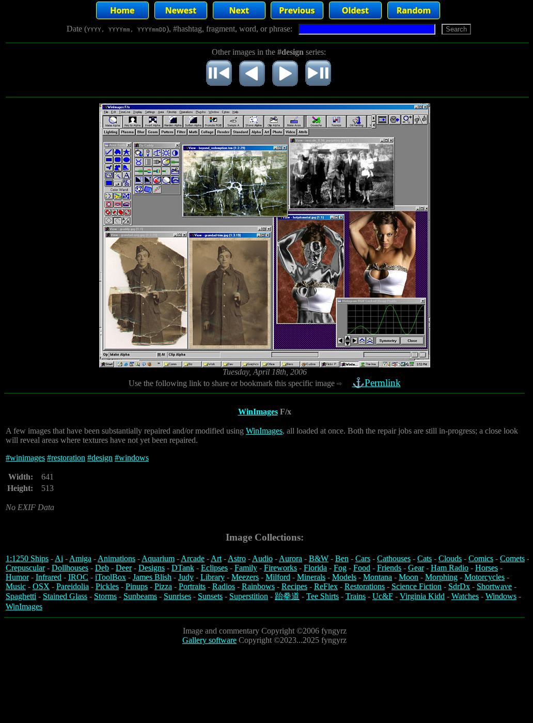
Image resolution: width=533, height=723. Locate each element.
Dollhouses (70, 567)
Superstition (248, 596)
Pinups (137, 586)
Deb (102, 567)
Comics (480, 558)
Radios (223, 586)
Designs (151, 567)
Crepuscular (25, 567)
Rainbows (258, 586)
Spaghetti (21, 596)
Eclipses (214, 567)
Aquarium (158, 558)
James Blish (152, 577)
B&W (318, 558)
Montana (377, 577)
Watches (465, 596)
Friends (389, 567)
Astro (237, 558)
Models (344, 577)
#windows (132, 457)
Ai (59, 558)
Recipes (294, 586)
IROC (78, 577)
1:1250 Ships (27, 558)
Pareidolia (72, 586)
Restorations (364, 586)
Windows (500, 596)
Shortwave (494, 586)
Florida (315, 567)
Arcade (193, 558)
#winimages (25, 457)
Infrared (48, 577)
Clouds (450, 558)
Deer (124, 567)
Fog (340, 567)
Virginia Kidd (422, 596)
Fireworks (280, 567)
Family (245, 567)
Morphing (441, 577)
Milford (277, 577)
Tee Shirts (322, 596)
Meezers (245, 577)
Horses (486, 567)
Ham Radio (449, 567)
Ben (342, 558)
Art (216, 558)
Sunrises (177, 596)
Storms (105, 596)
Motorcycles (484, 577)
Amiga (80, 558)
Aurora (290, 558)
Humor (17, 577)
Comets (512, 558)
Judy (186, 577)
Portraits (192, 586)
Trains (356, 596)
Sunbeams (140, 596)
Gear (416, 567)
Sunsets (210, 596)
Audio (262, 558)
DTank (182, 567)
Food (361, 567)
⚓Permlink (376, 382)
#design (100, 457)
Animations (116, 558)
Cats (424, 558)
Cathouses (394, 558)
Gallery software (209, 640)
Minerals (311, 577)
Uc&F (382, 596)
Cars (362, 558)
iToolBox (110, 577)
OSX (41, 586)
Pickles (107, 586)
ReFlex (326, 586)
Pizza (163, 586)
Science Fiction (416, 586)
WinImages (258, 411)
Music (16, 586)
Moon (408, 577)
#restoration (66, 457)
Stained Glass (65, 596)
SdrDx (459, 586)
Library (212, 577)
